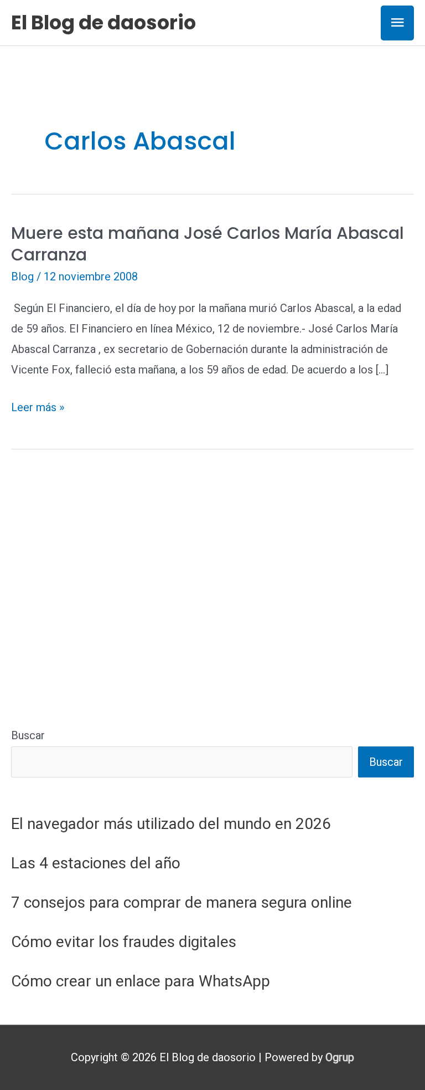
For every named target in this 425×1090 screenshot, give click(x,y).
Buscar (28, 735)
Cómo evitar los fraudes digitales (123, 942)
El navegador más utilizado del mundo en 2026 (171, 824)
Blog (22, 276)
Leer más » (37, 409)
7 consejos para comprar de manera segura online (181, 902)
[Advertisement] (212, 615)
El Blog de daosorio (103, 22)
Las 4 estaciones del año (95, 863)
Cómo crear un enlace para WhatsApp (140, 981)
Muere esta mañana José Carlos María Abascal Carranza (207, 244)
